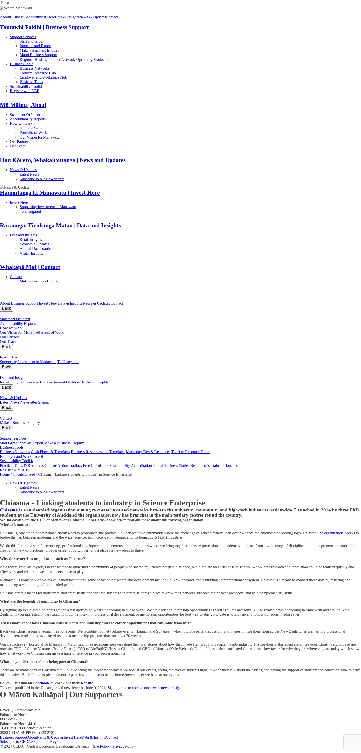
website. (87, 683)
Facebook (41, 683)
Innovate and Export (35, 46)
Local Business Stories (171, 465)
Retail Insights (49, 239)
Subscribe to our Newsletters (42, 179)
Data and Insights (47, 235)
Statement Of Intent (39, 115)
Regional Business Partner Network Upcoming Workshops (65, 59)
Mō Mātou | (19, 314)
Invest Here (46, 17)
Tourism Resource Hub (38, 73)
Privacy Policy (123, 746)
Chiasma (9, 509)
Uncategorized (24, 474)
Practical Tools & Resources (22, 465)
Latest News (48, 174)
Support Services (39, 37)
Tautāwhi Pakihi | (36, 433)
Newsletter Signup (34, 402)
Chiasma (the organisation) (323, 533)
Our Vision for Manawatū (72, 137)
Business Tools (36, 64)
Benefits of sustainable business (214, 465)
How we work (43, 123)
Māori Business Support (38, 55)
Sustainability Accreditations (131, 465)
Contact (112, 17)
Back (6, 308)
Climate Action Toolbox (63, 465)
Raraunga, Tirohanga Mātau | (49, 372)
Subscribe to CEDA (15, 742)
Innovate (25, 443)
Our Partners (41, 142)
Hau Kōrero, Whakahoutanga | (51, 393)
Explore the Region (46, 742)
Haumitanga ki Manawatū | (40, 352)
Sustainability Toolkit (26, 86)
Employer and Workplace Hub (43, 77)
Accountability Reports (43, 119)
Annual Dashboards (51, 248)
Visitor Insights (49, 253)
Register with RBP (24, 91)
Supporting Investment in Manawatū (78, 207)
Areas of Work (45, 128)
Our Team (37, 146)
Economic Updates (56, 244)
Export (38, 443)
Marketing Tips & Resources (148, 452)
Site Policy (101, 746)
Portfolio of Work (33, 132)
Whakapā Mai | (24, 413)
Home (5, 474)
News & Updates (92, 17)
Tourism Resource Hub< (190, 452)
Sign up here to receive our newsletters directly (144, 688)
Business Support (23, 17)
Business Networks (50, 68)
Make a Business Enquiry (39, 50)
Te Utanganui (30, 211)
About (5, 17)
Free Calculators (95, 465)
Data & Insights (67, 17)
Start (3, 443)
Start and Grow (31, 41)
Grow (12, 443)
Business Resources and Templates (98, 452)
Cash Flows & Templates (50, 452)
